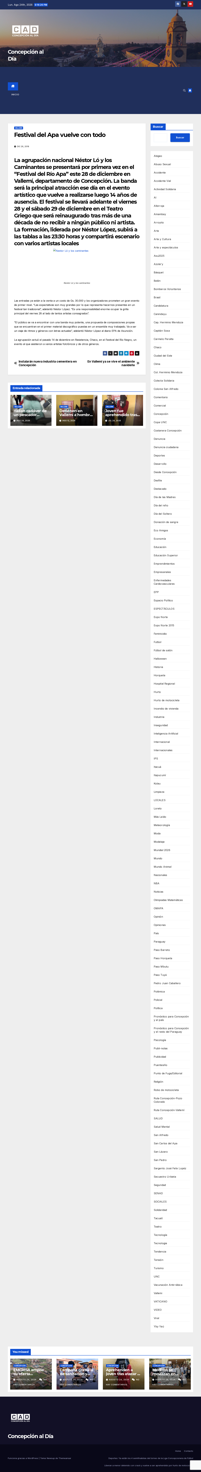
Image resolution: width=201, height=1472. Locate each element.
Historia (158, 667)
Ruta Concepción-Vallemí (169, 1110)
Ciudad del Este (163, 355)
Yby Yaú (159, 1326)
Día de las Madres (165, 497)
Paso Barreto (162, 950)
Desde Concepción (165, 472)
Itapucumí (160, 775)
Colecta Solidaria (164, 380)
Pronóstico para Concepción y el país (171, 1018)
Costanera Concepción (168, 430)
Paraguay (160, 941)
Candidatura (161, 305)
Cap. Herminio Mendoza (168, 322)
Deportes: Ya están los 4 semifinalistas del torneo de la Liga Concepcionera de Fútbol (151, 1458)
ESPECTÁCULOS (164, 608)
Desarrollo (160, 463)
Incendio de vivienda (166, 708)
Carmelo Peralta (164, 339)
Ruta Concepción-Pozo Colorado (168, 1100)
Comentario (161, 397)
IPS (156, 758)
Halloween (160, 658)
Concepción (161, 413)
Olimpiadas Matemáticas (168, 900)
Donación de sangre (166, 522)
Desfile (158, 480)
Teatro (158, 1226)
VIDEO (158, 1309)
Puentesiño (160, 1065)
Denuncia (159, 438)
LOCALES (160, 800)
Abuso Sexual (162, 164)
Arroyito (159, 222)
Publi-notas (161, 1048)
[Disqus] (77, 476)
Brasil (157, 297)
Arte (156, 230)
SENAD (158, 1193)
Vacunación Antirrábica (168, 1284)
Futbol (157, 642)
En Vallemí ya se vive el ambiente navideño (111, 363)
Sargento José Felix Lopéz (170, 1168)
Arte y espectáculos (166, 247)
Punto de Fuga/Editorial (168, 1073)
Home (178, 1451)
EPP (156, 592)
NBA (157, 883)
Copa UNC (160, 422)
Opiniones (160, 925)
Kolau (157, 783)
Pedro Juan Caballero (167, 983)
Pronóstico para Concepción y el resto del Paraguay (171, 1030)
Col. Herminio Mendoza (168, 372)
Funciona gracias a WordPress (23, 1458)
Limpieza (159, 791)
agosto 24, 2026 (26, 1379)
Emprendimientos (164, 563)
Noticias (158, 891)
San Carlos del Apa (165, 1143)
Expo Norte (161, 617)
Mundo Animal (162, 866)
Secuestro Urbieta (165, 1176)
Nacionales (160, 875)
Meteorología (162, 825)
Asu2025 (159, 255)
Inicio (15, 94)
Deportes (159, 455)
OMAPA (158, 908)
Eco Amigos (161, 530)
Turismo (159, 1268)
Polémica (159, 991)
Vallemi (18, 128)
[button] (184, 90)
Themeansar (65, 1458)
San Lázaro (161, 1151)
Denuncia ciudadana (166, 447)
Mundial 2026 (162, 850)
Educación (160, 547)
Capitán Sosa (162, 330)
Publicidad (160, 1056)
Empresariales (162, 572)
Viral (156, 1318)
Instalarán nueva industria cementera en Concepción (48, 363)
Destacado (160, 488)
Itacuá (157, 766)
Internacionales (163, 750)
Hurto (157, 692)
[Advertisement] (103, 90)
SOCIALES (160, 1201)
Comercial (160, 405)
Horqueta (159, 675)
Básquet (158, 272)
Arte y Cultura (162, 239)
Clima (157, 364)
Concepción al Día (30, 1436)
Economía (160, 538)
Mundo (158, 858)
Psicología (160, 1040)
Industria (159, 716)
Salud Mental (162, 1126)
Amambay (160, 214)
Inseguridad (161, 725)
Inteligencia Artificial (166, 733)
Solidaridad (160, 1210)
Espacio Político (163, 600)
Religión (158, 1081)
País (156, 933)
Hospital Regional (164, 683)
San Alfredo (161, 1135)
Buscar (158, 126)
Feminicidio (160, 633)
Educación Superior (166, 555)
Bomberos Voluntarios (167, 289)
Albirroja (159, 205)
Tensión (158, 1259)
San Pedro (160, 1160)
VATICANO (160, 1301)
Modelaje (159, 841)
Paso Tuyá (160, 974)
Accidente (160, 172)
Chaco (158, 347)
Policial (158, 999)
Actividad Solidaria (165, 189)
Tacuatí (158, 1218)
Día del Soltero (163, 513)
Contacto (188, 1451)
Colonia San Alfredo (166, 388)
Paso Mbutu (161, 966)
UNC (157, 1276)
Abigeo (158, 155)
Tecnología (160, 1234)
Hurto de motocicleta (166, 700)
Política (158, 1008)
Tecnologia (160, 1243)
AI (155, 197)
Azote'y (158, 264)
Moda (157, 833)
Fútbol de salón (163, 650)
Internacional (162, 741)
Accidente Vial (162, 180)
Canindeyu (160, 314)
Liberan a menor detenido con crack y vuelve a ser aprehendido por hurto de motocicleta (148, 1465)
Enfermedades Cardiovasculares (164, 582)
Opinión (158, 916)
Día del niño (161, 505)
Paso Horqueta (163, 958)
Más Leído (160, 816)
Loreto (158, 808)
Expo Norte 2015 (164, 625)
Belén (157, 280)
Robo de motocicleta (166, 1090)
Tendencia (160, 1251)
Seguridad (160, 1185)
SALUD (158, 1118)
